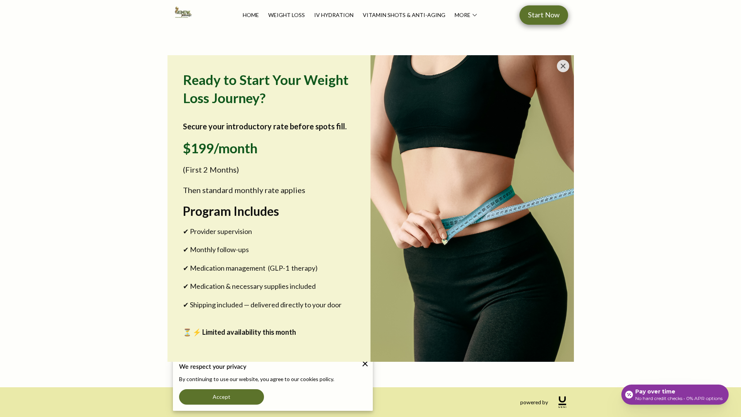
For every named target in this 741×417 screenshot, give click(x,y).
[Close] (563, 66)
